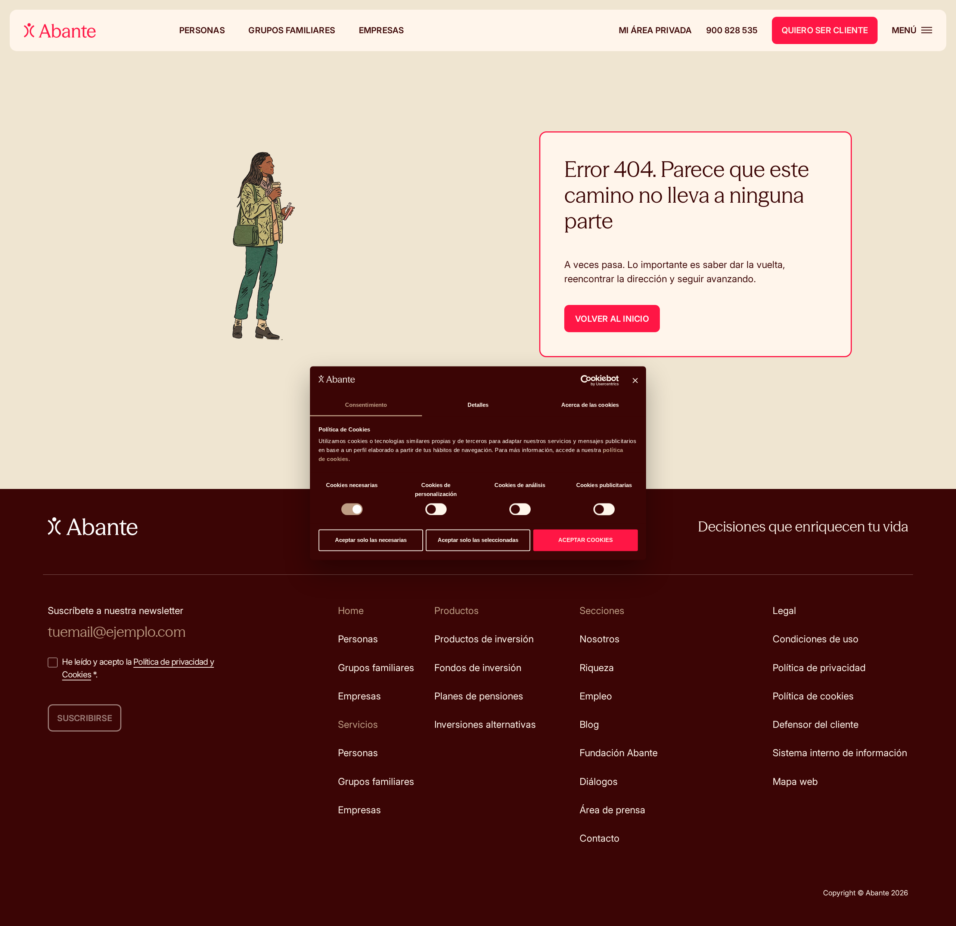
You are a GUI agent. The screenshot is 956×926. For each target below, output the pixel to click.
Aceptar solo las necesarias (371, 540)
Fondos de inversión (477, 667)
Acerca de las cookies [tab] (590, 405)
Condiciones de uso (816, 639)
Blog (589, 724)
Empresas (381, 30)
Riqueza (597, 667)
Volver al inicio (612, 319)
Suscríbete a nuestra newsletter (115, 610)
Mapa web (795, 781)
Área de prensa (612, 810)
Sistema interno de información (840, 752)
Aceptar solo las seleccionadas (478, 540)
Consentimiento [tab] (366, 405)
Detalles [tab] (478, 405)
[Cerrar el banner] (635, 380)
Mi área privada (655, 30)
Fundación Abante (619, 752)
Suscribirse (84, 718)
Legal (784, 610)
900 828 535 (732, 30)
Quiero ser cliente (825, 30)
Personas (202, 30)
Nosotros (600, 639)
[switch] (436, 509)
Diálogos (599, 781)
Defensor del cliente (816, 724)
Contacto (600, 838)
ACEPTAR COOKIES (585, 540)
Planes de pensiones (478, 696)
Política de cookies (813, 696)
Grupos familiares (291, 30)
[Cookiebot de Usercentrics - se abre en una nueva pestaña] (586, 380)
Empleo (596, 696)
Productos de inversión (484, 639)
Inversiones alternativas (485, 724)
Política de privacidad (819, 667)
